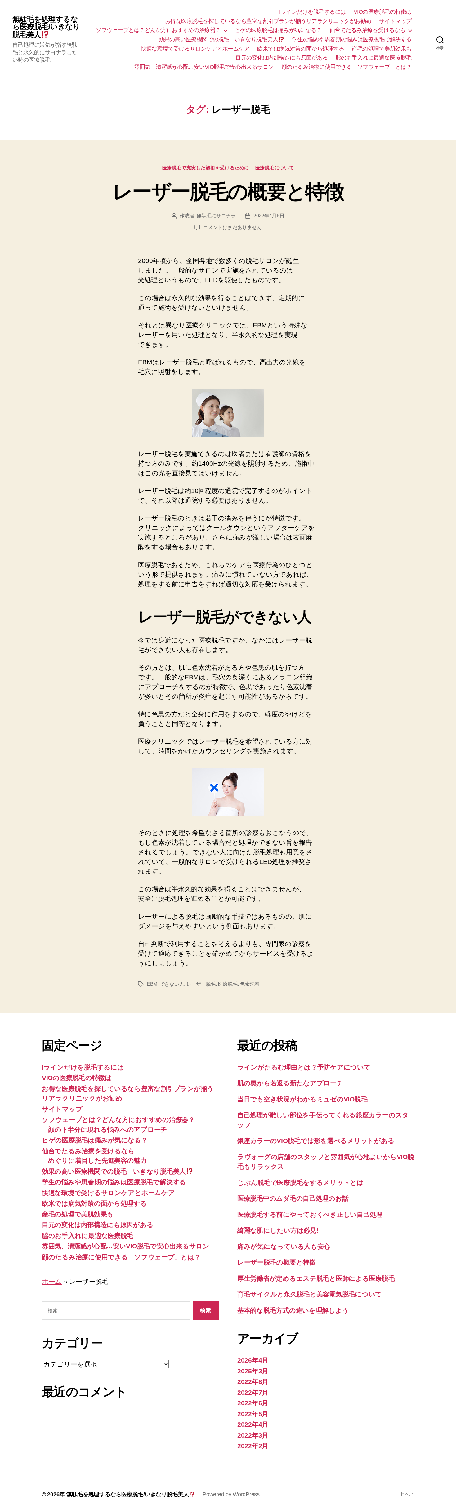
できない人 (172, 984)
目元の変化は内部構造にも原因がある (281, 58)
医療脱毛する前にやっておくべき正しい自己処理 (309, 1214)
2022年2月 (252, 1445)
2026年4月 (252, 1360)
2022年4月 (252, 1424)
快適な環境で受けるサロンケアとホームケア (195, 49)
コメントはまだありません (232, 227)
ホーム (52, 1281)
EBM (152, 984)
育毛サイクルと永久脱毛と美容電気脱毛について (309, 1294)
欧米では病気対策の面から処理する (300, 49)
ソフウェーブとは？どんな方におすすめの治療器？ (158, 30)
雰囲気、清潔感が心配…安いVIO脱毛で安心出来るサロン (204, 67)
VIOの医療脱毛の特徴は (383, 12)
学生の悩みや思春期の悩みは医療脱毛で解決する (352, 39)
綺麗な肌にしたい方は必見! (278, 1230)
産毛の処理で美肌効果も (382, 49)
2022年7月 (252, 1392)
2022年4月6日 (268, 215)
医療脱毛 (228, 984)
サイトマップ (395, 21)
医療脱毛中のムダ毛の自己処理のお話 (292, 1198)
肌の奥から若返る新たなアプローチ (290, 1083)
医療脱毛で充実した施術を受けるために (205, 167)
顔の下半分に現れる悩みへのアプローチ (107, 1129)
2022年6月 (252, 1403)
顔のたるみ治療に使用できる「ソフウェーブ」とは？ (346, 67)
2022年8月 (252, 1381)
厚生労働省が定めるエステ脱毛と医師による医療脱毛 (316, 1278)
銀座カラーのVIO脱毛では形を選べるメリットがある (315, 1140)
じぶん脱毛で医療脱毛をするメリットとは (300, 1182)
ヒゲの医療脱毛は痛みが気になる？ (278, 30)
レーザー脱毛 (201, 984)
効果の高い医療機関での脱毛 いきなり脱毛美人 (218, 39)
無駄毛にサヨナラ (216, 215)
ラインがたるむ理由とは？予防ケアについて (304, 1067)
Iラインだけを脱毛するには (312, 12)
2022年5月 (252, 1413)
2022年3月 (252, 1435)
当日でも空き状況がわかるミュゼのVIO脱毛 (302, 1099)
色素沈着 (249, 984)
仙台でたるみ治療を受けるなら (367, 30)
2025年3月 (252, 1371)
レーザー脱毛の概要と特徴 (228, 191)
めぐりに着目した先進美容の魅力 (97, 1160)
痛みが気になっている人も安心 (283, 1246)
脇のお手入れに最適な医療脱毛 (374, 58)
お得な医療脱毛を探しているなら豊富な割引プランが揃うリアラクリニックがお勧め (268, 21)
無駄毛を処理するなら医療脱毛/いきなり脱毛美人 (46, 27)
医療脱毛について (274, 167)
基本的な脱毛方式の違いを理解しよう (293, 1310)
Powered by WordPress (231, 1494)
